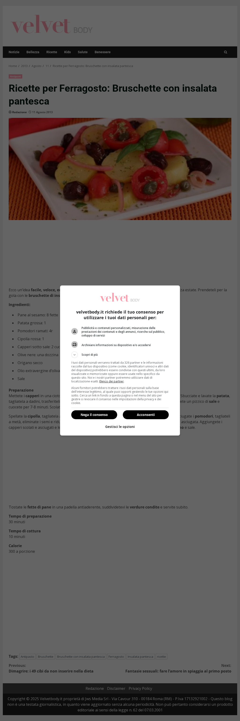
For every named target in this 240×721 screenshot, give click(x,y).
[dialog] (120, 360)
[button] (120, 354)
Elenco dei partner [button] (111, 381)
